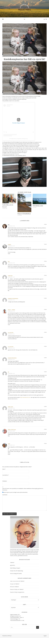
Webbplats (4, 481)
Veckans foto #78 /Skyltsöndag (16, 570)
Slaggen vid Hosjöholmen (24, 213)
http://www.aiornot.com (25, 397)
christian (10, 275)
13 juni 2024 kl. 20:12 (11, 408)
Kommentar (4, 494)
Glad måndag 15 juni (38, 205)
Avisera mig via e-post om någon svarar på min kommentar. (15, 492)
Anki (9, 443)
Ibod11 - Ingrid (11, 309)
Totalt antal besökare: (14, 617)
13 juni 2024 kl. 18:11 (11, 333)
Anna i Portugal (12, 429)
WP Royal (9, 635)
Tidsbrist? (12, 562)
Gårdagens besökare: (14, 616)
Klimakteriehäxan (12, 358)
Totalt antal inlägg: (14, 619)
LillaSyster (10, 332)
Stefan (11, 586)
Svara (45, 224)
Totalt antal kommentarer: (15, 620)
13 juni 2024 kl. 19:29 (11, 373)
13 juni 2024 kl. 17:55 (11, 311)
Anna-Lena (10, 406)
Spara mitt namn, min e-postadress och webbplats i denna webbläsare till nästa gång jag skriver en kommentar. (22, 489)
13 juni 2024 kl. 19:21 (11, 359)
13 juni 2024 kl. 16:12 (11, 299)
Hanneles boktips (14, 589)
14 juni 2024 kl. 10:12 (11, 445)
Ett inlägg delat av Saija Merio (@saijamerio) (19, 138)
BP (8, 372)
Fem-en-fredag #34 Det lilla (16, 573)
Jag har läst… (12, 565)
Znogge (11, 583)
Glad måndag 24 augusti (15, 568)
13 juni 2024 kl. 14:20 (11, 262)
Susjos (9, 244)
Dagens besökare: (14, 614)
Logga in (45, 635)
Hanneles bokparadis (13, 298)
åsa (9, 261)
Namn (3, 469)
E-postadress (5, 475)
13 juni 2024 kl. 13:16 (11, 245)
